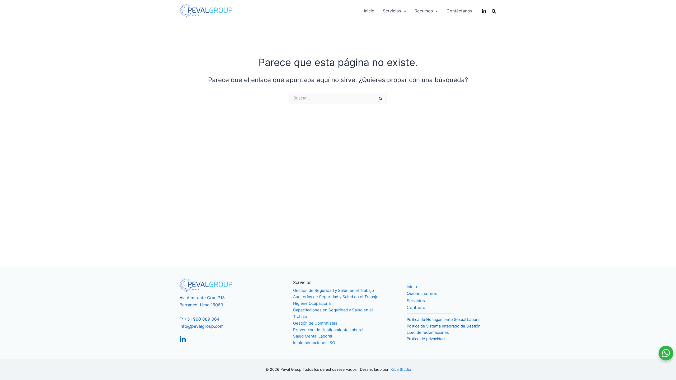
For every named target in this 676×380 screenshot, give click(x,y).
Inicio (412, 286)
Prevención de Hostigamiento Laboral (328, 329)
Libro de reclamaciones (428, 332)
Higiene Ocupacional (312, 303)
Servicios (416, 300)
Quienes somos (422, 293)
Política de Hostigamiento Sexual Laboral (443, 319)
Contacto (416, 307)
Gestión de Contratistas (315, 323)
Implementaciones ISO (314, 342)
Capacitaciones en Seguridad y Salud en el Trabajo (333, 313)
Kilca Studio (401, 369)
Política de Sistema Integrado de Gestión (444, 326)
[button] (403, 10)
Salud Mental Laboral (312, 336)
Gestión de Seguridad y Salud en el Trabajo (333, 290)
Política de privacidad (426, 338)
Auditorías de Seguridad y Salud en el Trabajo (335, 296)
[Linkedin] (484, 11)
